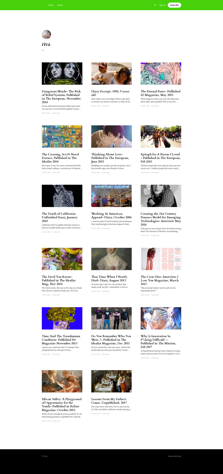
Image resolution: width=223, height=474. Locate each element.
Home (51, 5)
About (60, 5)
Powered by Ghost (174, 456)
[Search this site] (155, 5)
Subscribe (174, 5)
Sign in (162, 5)
